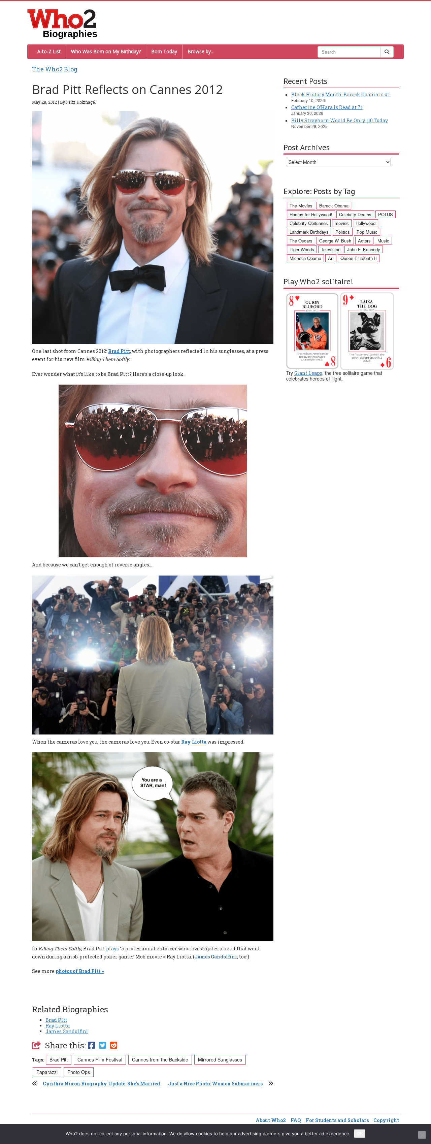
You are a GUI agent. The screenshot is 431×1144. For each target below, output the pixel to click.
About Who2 (271, 1120)
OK (360, 1133)
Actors (364, 240)
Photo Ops (78, 1072)
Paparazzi (47, 1072)
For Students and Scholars (337, 1120)
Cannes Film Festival (99, 1059)
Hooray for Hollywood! (311, 214)
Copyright (386, 1120)
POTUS (385, 214)
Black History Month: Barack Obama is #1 (340, 94)
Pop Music (367, 232)
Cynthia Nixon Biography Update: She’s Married (101, 1083)
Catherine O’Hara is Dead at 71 (327, 107)
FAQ (296, 1120)
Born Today (164, 51)
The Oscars (301, 240)
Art (331, 258)
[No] (422, 1135)
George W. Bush (335, 240)
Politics (342, 232)
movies (342, 223)
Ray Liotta (57, 1025)
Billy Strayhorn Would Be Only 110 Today (339, 120)
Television (330, 249)
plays (112, 948)
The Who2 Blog (54, 69)
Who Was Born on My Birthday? (106, 51)
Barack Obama (334, 205)
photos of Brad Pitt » (80, 971)
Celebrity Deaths (355, 214)
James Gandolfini (66, 1031)
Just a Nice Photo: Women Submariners (215, 1083)
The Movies (301, 205)
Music (383, 240)
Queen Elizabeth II (358, 258)
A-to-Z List (49, 51)
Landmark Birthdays (309, 232)
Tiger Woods (302, 249)
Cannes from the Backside (160, 1059)
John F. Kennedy (363, 249)
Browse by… (201, 51)
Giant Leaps (308, 373)
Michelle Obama (305, 258)
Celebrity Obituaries (309, 223)
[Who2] (62, 18)
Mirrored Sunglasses (220, 1059)
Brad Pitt (119, 351)
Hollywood (365, 223)
